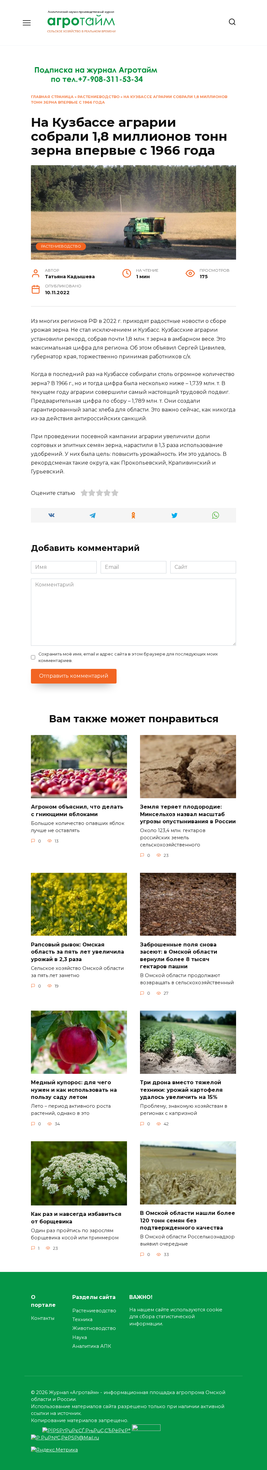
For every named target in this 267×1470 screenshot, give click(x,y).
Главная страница (52, 96)
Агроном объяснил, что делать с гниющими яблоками (77, 810)
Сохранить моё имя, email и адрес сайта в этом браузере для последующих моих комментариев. (128, 657)
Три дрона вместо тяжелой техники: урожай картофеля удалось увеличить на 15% (181, 1089)
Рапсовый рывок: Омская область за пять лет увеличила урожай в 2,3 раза (77, 951)
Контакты (42, 1318)
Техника (82, 1319)
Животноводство (94, 1328)
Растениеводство (98, 96)
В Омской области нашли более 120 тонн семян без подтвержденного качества (187, 1220)
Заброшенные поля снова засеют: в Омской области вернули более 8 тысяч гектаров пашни (178, 955)
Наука (79, 1337)
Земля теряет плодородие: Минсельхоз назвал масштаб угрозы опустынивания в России (188, 814)
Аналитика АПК (91, 1346)
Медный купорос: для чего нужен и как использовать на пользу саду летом (74, 1089)
